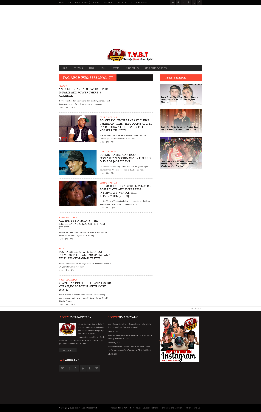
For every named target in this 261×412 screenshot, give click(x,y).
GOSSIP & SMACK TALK (108, 117)
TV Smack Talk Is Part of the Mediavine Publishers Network (133, 408)
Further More (68, 350)
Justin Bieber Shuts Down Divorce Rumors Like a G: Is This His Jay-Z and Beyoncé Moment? (129, 325)
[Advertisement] (130, 25)
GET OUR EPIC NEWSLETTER (140, 2)
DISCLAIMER (108, 2)
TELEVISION (78, 68)
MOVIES (103, 68)
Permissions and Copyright (171, 408)
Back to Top (194, 309)
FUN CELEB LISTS (132, 68)
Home (61, 2)
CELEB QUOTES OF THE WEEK (77, 2)
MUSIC (91, 68)
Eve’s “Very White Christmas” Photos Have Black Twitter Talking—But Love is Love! (130, 337)
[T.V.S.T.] (130, 55)
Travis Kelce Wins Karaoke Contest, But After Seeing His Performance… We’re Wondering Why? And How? (129, 348)
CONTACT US (95, 2)
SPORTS (116, 68)
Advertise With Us (193, 408)
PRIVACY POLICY (121, 2)
